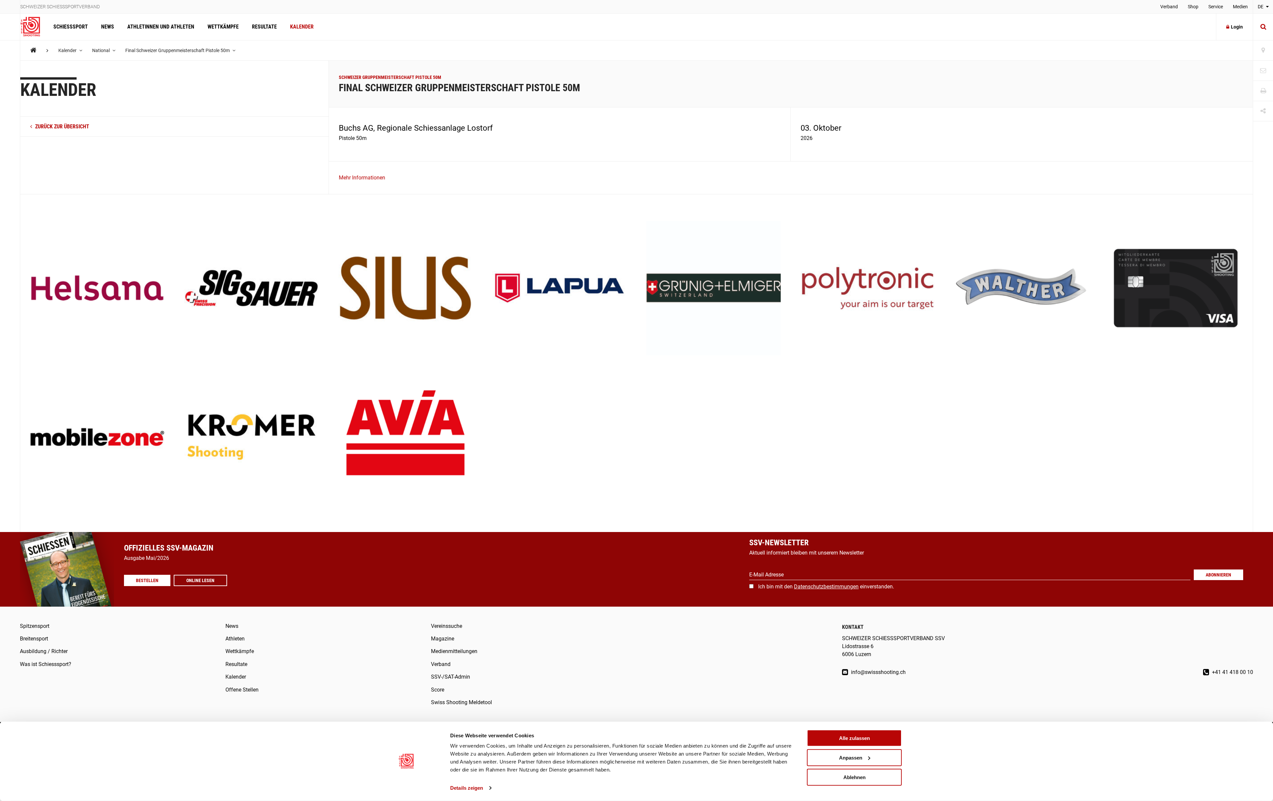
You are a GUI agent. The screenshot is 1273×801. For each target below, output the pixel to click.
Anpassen (850, 758)
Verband (1169, 6)
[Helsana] (97, 288)
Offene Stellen (242, 690)
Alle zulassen (854, 738)
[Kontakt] (1263, 71)
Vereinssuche (446, 626)
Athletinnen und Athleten (160, 27)
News (107, 27)
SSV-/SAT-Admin (450, 677)
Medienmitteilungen (454, 651)
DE (1261, 6)
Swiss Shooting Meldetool (461, 702)
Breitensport (34, 638)
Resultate (264, 27)
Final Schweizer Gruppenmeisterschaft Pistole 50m (178, 50)
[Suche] (1263, 27)
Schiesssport (70, 27)
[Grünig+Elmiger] (713, 288)
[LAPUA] (559, 288)
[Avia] (406, 437)
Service (1215, 6)
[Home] (33, 50)
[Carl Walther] (1022, 288)
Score (437, 690)
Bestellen (147, 580)
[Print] (1263, 91)
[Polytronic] (868, 288)
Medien (1240, 6)
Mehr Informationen (362, 177)
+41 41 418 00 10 (1232, 672)
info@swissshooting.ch (878, 672)
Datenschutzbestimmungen (826, 586)
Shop (1193, 6)
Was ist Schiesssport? (45, 664)
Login (1237, 27)
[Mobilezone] (97, 437)
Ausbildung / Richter (44, 651)
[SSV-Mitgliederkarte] (1176, 288)
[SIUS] (406, 288)
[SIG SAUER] (251, 288)
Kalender (302, 27)
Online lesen (200, 580)
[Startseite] (33, 27)
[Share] (1263, 111)
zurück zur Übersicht (61, 126)
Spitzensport (34, 626)
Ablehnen (854, 777)
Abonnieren (1218, 574)
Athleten (235, 638)
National (101, 50)
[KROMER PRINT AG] (251, 437)
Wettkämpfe (223, 27)
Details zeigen (466, 788)
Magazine (442, 638)
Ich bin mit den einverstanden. (826, 586)
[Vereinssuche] (1263, 50)
